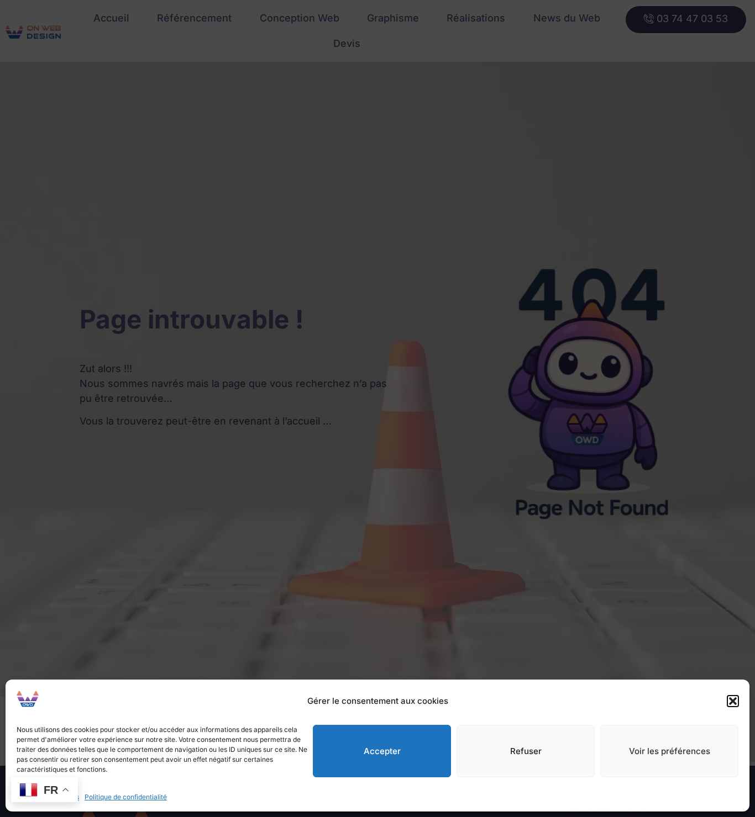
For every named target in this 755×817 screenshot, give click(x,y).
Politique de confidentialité (126, 797)
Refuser (526, 751)
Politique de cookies (48, 797)
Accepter (382, 751)
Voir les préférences (669, 751)
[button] (732, 701)
